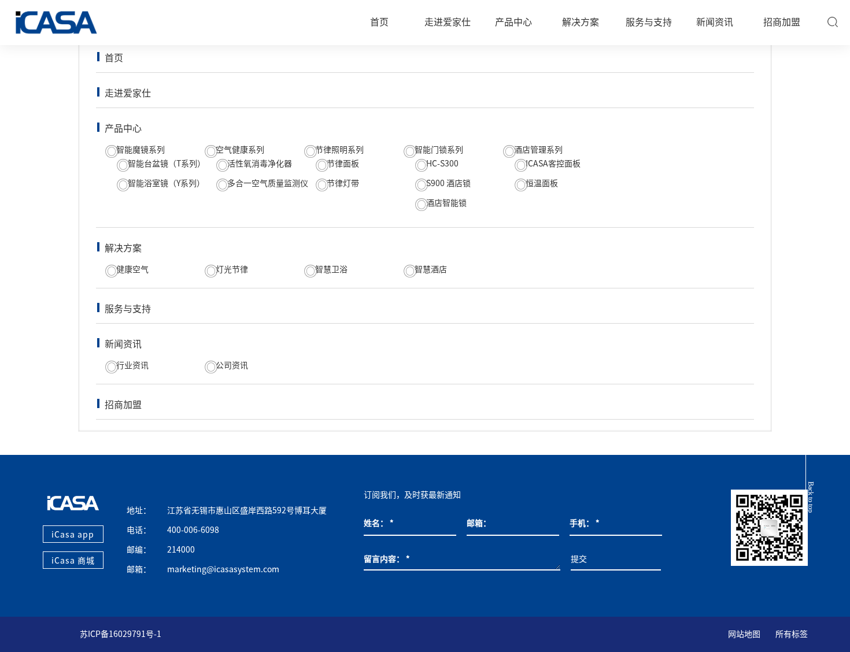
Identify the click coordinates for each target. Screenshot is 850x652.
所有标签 (791, 634)
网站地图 (744, 634)
